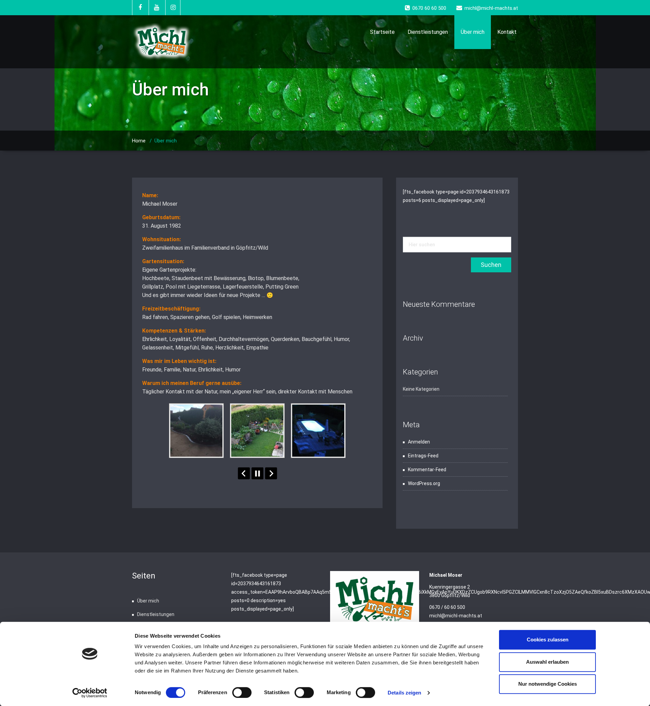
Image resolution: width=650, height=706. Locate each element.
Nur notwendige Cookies (547, 684)
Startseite (382, 32)
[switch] (242, 692)
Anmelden (419, 442)
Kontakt (507, 32)
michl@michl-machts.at (455, 615)
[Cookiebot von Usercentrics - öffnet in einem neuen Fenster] (90, 693)
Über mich (472, 32)
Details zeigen (404, 693)
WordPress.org (424, 483)
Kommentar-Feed (427, 469)
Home (139, 141)
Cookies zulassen (547, 639)
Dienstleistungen (428, 32)
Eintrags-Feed (423, 455)
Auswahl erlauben (547, 662)
